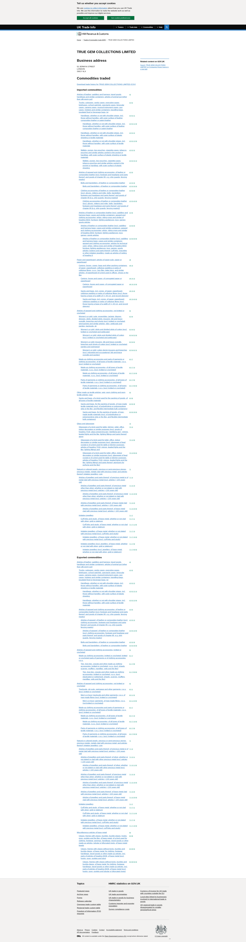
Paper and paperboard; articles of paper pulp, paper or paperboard (99, 261)
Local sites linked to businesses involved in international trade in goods (153, 899)
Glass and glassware (85, 424)
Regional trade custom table (88, 908)
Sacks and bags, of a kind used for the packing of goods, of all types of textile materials (103, 399)
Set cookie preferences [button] (120, 18)
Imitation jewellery (86, 515)
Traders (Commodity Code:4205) (95, 40)
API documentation (83, 932)
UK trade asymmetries (118, 894)
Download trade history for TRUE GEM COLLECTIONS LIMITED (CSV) (106, 84)
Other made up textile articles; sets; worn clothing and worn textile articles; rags (101, 393)
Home (79, 40)
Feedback (95, 932)
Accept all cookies (90, 18)
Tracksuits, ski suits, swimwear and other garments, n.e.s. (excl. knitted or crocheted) (102, 690)
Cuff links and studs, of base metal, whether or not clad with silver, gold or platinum (103, 520)
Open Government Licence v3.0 (115, 936)
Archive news (82, 894)
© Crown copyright (161, 936)
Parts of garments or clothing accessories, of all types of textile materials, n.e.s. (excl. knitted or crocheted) (104, 381)
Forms (79, 898)
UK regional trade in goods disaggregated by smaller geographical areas (151, 907)
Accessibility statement (114, 930)
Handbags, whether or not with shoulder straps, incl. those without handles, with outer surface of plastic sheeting (104, 593)
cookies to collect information (95, 8)
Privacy (87, 930)
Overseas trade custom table (89, 904)
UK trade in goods (116, 891)
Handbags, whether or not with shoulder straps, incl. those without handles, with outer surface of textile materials (104, 143)
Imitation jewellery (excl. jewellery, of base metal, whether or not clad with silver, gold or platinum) (104, 545)
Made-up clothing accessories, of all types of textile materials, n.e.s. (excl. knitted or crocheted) (102, 368)
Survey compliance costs (119, 909)
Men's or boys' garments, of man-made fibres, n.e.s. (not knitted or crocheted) (104, 702)
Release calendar (84, 901)
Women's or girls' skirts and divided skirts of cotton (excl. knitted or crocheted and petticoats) (104, 330)
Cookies (94, 930)
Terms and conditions (131, 930)
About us (80, 930)
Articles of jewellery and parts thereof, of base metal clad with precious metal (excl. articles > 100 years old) (104, 504)
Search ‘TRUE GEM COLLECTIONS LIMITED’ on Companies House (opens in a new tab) (154, 67)
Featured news (83, 891)
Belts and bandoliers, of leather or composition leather (103, 183)
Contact (101, 930)
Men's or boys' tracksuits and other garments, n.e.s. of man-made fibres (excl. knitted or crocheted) (103, 696)
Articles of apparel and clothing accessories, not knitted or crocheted (100, 312)
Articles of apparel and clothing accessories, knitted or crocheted (99, 651)
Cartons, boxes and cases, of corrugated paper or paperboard (101, 279)
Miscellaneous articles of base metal (92, 832)
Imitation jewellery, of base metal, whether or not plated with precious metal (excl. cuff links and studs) (103, 532)
